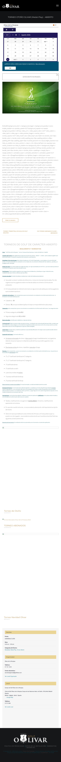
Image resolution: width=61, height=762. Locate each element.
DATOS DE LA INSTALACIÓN (35, 746)
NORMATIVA (52, 746)
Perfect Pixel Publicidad (28, 751)
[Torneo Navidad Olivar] (30, 534)
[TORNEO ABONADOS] (16, 520)
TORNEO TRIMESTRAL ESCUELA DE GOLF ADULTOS (15, 232)
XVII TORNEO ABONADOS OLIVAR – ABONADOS (47, 232)
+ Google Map (9, 697)
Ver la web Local (9, 707)
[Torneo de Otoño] (30, 428)
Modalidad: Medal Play (10, 650)
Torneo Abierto (20, 650)
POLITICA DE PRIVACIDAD (14, 746)
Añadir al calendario (10, 220)
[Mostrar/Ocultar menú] (57, 5)
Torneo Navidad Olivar (15, 617)
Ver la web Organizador (11, 676)
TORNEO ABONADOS (15, 525)
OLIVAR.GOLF (44, 752)
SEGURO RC (31, 747)
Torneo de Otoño (12, 511)
